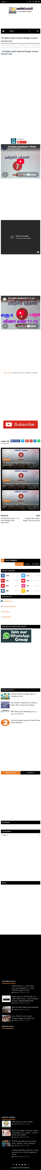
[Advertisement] (20, 77)
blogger (19, 564)
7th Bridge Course (23, 45)
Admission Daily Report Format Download (25, 1007)
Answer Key (9, 47)
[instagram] (36, 1)
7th (16, 45)
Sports (5, 835)
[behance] (39, 1)
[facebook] (27, 1)
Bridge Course (18, 47)
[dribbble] (33, 1)
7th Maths (34, 45)
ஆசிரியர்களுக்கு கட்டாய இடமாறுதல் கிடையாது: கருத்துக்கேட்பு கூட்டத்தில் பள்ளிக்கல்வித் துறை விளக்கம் (23, 988)
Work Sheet (35, 47)
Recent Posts (11, 772)
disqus (27, 564)
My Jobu (6, 611)
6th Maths (7, 459)
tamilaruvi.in (7, 601)
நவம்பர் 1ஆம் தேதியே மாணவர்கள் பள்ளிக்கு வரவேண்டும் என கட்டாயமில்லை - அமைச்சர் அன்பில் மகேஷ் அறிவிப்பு (25, 1133)
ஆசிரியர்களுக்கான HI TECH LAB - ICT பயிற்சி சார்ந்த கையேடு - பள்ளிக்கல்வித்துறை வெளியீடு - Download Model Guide (25, 999)
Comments (30, 772)
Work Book (27, 47)
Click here (7, 373)
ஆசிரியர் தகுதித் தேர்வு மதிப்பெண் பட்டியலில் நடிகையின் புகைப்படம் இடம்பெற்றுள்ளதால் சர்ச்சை (25, 1152)
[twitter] (30, 1)
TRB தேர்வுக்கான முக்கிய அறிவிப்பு (22, 1122)
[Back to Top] (28, 1164)
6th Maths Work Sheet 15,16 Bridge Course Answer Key (21, 485)
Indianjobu (7, 617)
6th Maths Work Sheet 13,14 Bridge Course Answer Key (21, 505)
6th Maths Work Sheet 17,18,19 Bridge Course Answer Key (19, 464)
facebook (35, 564)
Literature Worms (9, 606)
